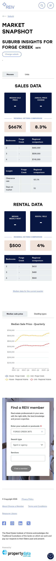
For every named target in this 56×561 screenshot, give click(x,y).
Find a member (21, 468)
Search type (16, 439)
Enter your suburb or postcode (25, 426)
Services (15, 452)
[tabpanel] (28, 188)
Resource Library (9, 513)
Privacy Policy (27, 499)
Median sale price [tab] (15, 314)
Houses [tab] (10, 74)
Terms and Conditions (37, 506)
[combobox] (28, 432)
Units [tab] (27, 74)
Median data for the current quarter (28, 291)
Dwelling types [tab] (40, 314)
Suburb (11, 16)
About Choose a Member (13, 506)
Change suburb (11, 54)
